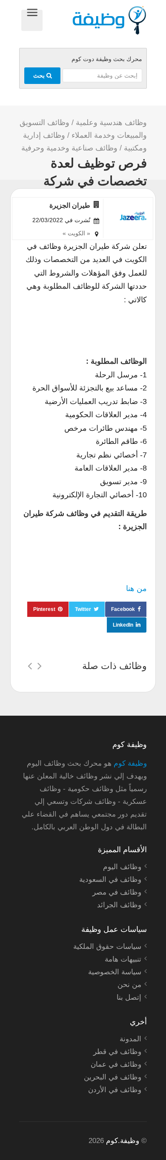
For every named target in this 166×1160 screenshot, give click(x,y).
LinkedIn (123, 625)
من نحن (129, 985)
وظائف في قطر (117, 1052)
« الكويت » (76, 233)
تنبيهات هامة (123, 959)
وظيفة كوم (130, 763)
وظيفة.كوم (122, 1141)
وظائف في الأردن (114, 1090)
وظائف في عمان (116, 1064)
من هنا (136, 588)
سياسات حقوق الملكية (107, 946)
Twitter (83, 609)
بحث (39, 75)
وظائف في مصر (116, 892)
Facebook (123, 609)
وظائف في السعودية (110, 880)
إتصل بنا (129, 997)
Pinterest (44, 609)
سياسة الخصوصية (114, 972)
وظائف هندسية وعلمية (111, 122)
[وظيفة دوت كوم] (95, 20)
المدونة (130, 1039)
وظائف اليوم (122, 867)
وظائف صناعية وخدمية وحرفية (69, 148)
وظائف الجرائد (119, 905)
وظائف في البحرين (112, 1077)
